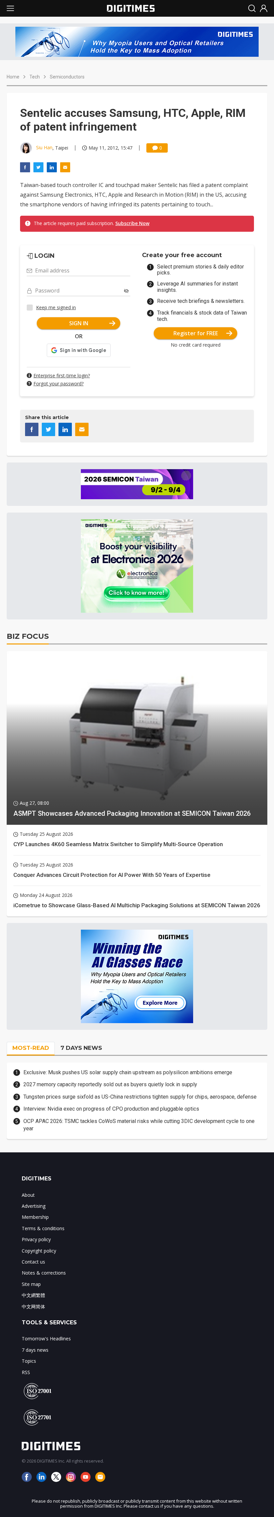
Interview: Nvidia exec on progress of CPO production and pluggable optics (111, 1109)
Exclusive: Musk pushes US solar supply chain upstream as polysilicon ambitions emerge (127, 1072)
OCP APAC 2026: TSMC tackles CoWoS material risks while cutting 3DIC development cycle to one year (139, 1125)
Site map (31, 1284)
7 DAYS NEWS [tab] (81, 1048)
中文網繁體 (33, 1295)
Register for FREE (195, 333)
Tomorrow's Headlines (46, 1338)
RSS (26, 1372)
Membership (35, 1217)
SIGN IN (78, 323)
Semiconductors (67, 76)
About (28, 1195)
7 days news (35, 1350)
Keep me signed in (56, 307)
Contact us (33, 1262)
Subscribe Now (132, 223)
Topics (29, 1361)
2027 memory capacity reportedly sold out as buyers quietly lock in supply (110, 1084)
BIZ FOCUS (28, 636)
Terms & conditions (43, 1228)
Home (13, 76)
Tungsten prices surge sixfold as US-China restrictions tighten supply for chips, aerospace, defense (140, 1097)
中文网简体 (33, 1306)
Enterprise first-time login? (61, 375)
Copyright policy (39, 1251)
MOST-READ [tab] (30, 1048)
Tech (34, 76)
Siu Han (44, 147)
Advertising (33, 1206)
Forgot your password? (58, 383)
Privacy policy (36, 1239)
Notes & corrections (44, 1273)
